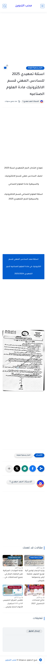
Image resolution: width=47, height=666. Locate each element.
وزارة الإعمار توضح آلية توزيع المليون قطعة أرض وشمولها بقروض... (34, 576)
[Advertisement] (23, 40)
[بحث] (5, 6)
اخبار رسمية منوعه (35, 68)
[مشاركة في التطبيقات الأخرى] (9, 468)
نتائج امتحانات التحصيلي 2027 (37, 602)
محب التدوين (23, 6)
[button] (32, 468)
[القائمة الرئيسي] (42, 6)
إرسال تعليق (34, 631)
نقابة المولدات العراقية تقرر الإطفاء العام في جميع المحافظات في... (13, 574)
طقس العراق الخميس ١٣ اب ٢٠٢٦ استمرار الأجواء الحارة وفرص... (13, 603)
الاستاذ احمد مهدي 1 (31, 101)
